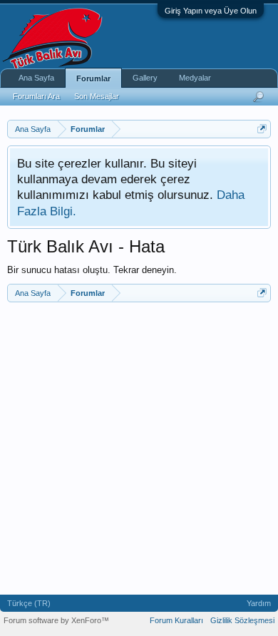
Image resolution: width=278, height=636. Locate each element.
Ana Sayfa (36, 77)
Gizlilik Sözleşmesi (242, 620)
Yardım (259, 603)
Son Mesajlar (96, 96)
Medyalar (195, 77)
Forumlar (93, 78)
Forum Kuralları (176, 620)
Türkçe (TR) (29, 603)
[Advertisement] (139, 448)
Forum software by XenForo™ (56, 620)
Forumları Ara (36, 96)
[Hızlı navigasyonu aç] (262, 128)
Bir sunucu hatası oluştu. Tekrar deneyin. (92, 270)
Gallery (145, 77)
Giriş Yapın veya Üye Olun (211, 10)
